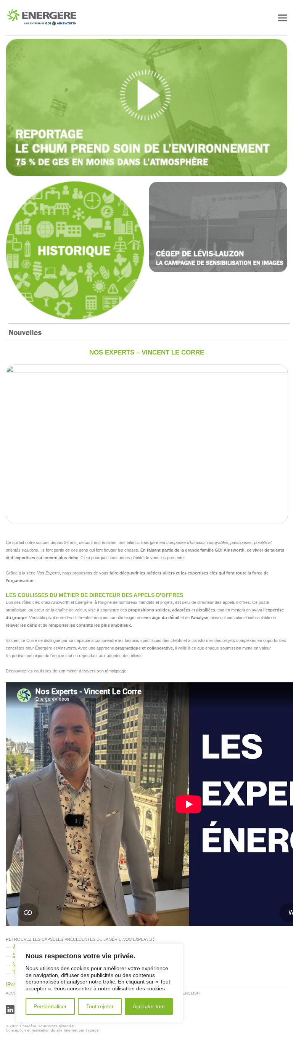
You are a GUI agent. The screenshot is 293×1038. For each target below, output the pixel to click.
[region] (99, 983)
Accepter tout (149, 1006)
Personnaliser (50, 1006)
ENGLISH (191, 993)
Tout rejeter (100, 1006)
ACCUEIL (14, 993)
